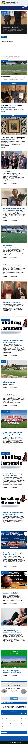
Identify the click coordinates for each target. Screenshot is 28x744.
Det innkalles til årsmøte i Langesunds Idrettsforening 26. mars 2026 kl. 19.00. (10, 57)
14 (17, 721)
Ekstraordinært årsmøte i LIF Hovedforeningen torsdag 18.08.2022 (13, 433)
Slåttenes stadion (5, 76)
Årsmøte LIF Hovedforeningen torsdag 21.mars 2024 (13, 341)
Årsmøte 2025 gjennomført (12, 105)
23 (25, 723)
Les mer (3, 111)
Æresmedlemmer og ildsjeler (13, 138)
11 (6, 721)
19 (10, 723)
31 (17, 716)
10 (2, 721)
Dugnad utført (7, 245)
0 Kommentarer (13, 183)
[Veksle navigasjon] (25, 7)
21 (17, 723)
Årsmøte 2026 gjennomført (11, 27)
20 (14, 723)
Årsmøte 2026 (7, 42)
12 (10, 721)
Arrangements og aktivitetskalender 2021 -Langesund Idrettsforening (12, 630)
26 (10, 726)
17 (2, 723)
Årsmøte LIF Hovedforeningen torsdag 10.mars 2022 (13, 513)
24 (2, 726)
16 (25, 721)
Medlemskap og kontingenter (13, 265)
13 (14, 721)
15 (21, 721)
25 (6, 726)
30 (14, 716)
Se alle (25, 682)
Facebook (4, 732)
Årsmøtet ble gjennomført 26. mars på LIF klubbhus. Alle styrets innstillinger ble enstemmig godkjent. (13, 30)
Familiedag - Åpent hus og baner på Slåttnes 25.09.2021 (14, 553)
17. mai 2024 (7, 171)
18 (6, 723)
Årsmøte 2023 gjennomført (12, 395)
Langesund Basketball (10, 593)
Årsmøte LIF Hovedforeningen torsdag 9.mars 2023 (13, 474)
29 (10, 716)
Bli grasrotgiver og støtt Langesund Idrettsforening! (12, 671)
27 (2, 716)
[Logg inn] (23, 7)
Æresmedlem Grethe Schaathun (14, 208)
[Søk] (20, 7)
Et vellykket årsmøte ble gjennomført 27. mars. (13, 109)
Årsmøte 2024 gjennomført (12, 302)
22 (21, 723)
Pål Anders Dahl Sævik (9, 107)
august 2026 (13, 711)
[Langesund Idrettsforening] (14, 3)
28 (6, 716)
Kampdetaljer (14, 698)
